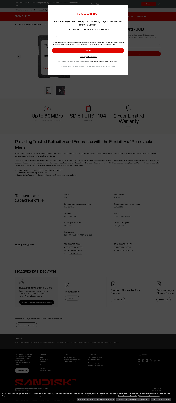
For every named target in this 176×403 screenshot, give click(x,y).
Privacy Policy (96, 61)
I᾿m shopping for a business (88, 57)
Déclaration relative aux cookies (149, 396)
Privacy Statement (82, 44)
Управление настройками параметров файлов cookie (96, 400)
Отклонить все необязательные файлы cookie (133, 400)
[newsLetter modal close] (125, 8)
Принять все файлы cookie (161, 400)
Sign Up (88, 51)
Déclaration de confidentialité (127, 396)
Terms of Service (109, 61)
